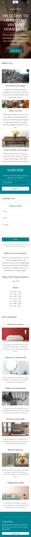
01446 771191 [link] (15, 9)
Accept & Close (15, 533)
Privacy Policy (6, 529)
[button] (3, 2)
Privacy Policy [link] (9, 246)
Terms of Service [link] (18, 246)
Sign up (15, 189)
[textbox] (15, 182)
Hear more (15, 51)
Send (15, 239)
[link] (15, 2)
